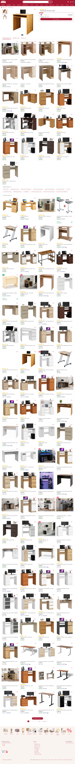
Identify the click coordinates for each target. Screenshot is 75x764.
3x (61, 267)
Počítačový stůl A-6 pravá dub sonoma (63, 442)
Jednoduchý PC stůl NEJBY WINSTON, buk (64, 59)
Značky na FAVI (37, 745)
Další (39, 721)
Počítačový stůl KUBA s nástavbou (45, 418)
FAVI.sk (39, 759)
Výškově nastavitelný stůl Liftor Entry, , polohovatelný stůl (49, 710)
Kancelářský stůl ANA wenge (62, 268)
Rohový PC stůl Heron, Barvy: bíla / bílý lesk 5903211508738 (49, 515)
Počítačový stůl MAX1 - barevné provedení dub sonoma (12, 59)
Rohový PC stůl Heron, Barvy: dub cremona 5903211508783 (12, 685)
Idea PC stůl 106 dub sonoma (62, 369)
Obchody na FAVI (37, 744)
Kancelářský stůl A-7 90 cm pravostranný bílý (47, 369)
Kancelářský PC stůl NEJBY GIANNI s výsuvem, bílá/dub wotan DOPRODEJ (15, 442)
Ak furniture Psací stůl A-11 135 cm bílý (64, 539)
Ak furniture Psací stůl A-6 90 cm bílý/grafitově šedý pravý (12, 637)
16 (17, 497)
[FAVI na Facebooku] (2, 752)
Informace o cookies (37, 754)
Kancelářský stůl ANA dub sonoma (8, 394)
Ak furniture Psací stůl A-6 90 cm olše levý (28, 588)
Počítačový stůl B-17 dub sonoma (26, 637)
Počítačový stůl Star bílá (43, 244)
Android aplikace (70, 742)
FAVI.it (55, 759)
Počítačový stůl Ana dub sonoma (8, 268)
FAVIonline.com (5, 759)
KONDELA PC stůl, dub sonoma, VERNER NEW (65, 83)
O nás (35, 742)
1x (61, 58)
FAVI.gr (68, 759)
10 (17, 570)
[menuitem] (3, 5)
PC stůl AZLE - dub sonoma (25, 83)
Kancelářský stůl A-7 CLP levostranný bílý (9, 588)
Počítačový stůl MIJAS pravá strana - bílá (27, 345)
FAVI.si (71, 759)
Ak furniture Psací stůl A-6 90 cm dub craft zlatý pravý (30, 491)
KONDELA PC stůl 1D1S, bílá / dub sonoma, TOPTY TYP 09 (12, 564)
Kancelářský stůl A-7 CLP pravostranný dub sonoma (48, 321)
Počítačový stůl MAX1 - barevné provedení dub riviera (30, 59)
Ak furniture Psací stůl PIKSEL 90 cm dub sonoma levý (48, 345)
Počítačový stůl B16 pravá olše (25, 108)
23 (35, 138)
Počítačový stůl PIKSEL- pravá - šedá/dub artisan (65, 637)
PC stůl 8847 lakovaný (24, 216)
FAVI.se (58, 759)
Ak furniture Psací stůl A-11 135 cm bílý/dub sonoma (48, 661)
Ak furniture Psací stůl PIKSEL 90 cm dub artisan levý (12, 418)
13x (25, 243)
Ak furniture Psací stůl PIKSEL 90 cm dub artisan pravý (30, 244)
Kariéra (3, 745)
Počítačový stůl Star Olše (24, 369)
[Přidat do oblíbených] (17, 66)
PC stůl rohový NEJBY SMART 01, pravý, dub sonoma (11, 108)
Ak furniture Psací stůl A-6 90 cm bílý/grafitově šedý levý (12, 612)
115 (53, 226)
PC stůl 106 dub (5, 244)
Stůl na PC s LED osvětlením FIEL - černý (46, 467)
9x (7, 131)
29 (35, 226)
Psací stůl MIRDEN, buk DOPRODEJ (63, 418)
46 (17, 114)
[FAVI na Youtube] (7, 752)
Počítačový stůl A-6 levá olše (44, 108)
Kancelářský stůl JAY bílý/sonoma (26, 564)
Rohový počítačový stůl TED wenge (26, 132)
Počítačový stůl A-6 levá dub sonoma (9, 181)
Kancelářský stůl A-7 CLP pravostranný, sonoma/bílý (48, 612)
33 (35, 521)
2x (43, 267)
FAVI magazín (36, 748)
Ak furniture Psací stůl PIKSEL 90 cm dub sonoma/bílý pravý (31, 515)
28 (53, 424)
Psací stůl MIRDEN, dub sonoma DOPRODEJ (46, 564)
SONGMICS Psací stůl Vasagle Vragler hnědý (46, 268)
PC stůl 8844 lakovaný (6, 216)
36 (35, 303)
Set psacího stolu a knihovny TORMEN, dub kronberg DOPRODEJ (50, 685)
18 (35, 9)
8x (25, 155)
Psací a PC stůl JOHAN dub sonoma (63, 612)
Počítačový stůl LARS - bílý (43, 539)
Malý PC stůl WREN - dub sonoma (45, 216)
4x (61, 344)
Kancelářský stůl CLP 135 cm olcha (26, 710)
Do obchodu (57, 19)
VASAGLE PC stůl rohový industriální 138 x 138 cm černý (49, 491)
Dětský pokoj (58, 734)
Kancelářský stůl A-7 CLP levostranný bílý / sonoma (29, 612)
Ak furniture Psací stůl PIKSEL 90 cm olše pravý (47, 394)
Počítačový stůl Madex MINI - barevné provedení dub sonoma (13, 83)
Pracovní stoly (10, 7)
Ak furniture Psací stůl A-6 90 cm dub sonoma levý (11, 491)
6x (61, 243)
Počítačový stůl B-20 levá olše (44, 132)
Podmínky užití (37, 752)
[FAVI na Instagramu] (4, 752)
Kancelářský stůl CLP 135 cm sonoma (27, 394)
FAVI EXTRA (36, 751)
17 (17, 303)
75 (35, 327)
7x (61, 131)
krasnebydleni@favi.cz (7, 742)
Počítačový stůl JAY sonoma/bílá (62, 156)
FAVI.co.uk (62, 759)
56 (35, 250)
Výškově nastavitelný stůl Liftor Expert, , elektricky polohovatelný (32, 661)
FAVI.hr (52, 759)
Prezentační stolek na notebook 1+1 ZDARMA (65, 216)
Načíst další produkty (37, 718)
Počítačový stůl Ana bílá (43, 442)
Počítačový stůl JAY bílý (24, 156)
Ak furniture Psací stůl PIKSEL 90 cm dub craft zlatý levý (12, 661)
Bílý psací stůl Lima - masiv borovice (27, 467)
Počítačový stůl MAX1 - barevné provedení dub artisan (48, 59)
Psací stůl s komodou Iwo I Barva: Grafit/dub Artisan (11, 515)
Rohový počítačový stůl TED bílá (8, 132)
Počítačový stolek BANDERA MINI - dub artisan (47, 83)
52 (17, 198)
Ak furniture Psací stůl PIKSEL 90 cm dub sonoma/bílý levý (49, 588)
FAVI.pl (42, 759)
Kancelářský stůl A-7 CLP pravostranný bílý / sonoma (11, 710)
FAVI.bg (65, 759)
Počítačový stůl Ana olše (61, 132)
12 (35, 619)
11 (17, 424)
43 (35, 198)
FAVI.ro (45, 759)
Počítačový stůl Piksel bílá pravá (26, 539)
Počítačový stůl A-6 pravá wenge (44, 156)
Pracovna (5, 7)
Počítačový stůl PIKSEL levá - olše (8, 156)
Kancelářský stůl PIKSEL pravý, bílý (63, 588)
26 (71, 424)
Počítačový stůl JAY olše (61, 108)
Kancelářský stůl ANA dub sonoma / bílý (27, 268)
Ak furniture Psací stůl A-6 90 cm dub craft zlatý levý (11, 369)
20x (43, 243)
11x (45, 9)
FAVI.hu (49, 759)
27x (7, 267)
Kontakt (3, 744)
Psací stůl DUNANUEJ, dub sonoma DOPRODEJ (10, 321)
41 (17, 546)
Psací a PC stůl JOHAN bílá (7, 467)
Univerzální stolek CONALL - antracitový (64, 515)
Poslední (44, 721)
